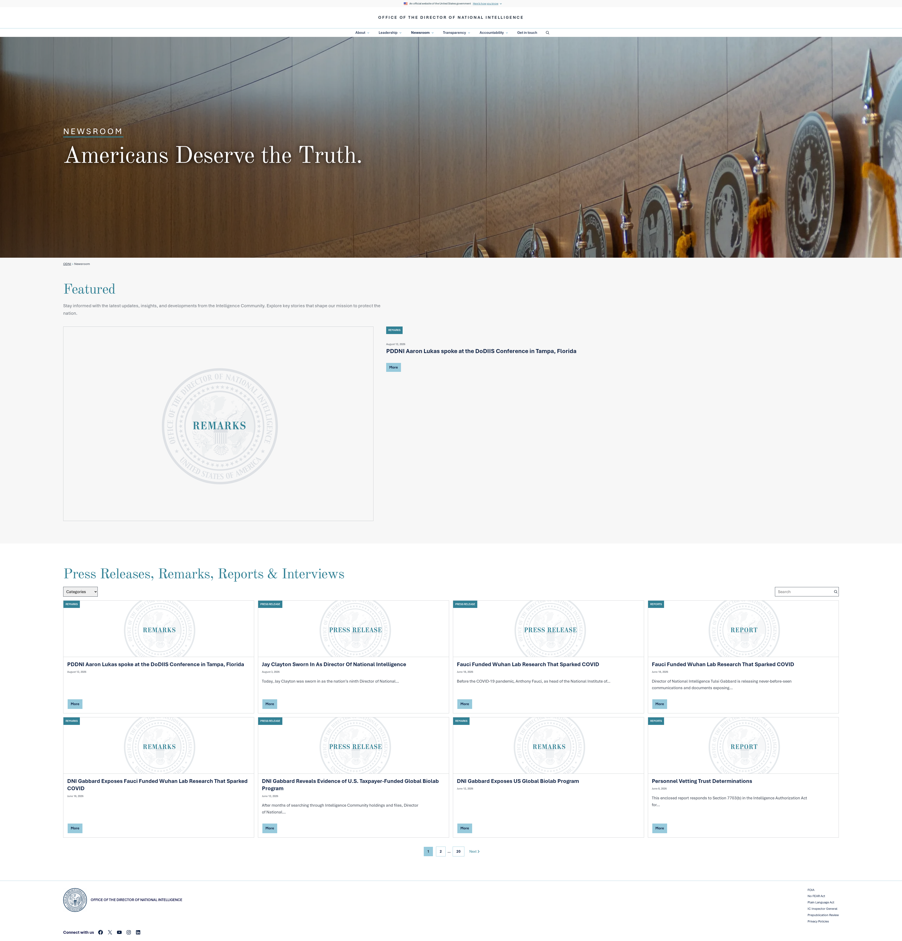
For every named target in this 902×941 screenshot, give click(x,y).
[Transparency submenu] (469, 33)
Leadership (388, 32)
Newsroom (420, 32)
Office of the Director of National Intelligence (451, 17)
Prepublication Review (823, 915)
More (393, 368)
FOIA (811, 890)
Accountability (492, 32)
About (360, 32)
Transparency (454, 32)
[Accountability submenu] (507, 33)
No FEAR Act (816, 896)
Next (473, 851)
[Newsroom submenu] (433, 33)
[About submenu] (368, 33)
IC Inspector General (822, 909)
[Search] (836, 591)
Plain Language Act (821, 902)
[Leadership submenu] (400, 33)
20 (458, 851)
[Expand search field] (547, 32)
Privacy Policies (818, 921)
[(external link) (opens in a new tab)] (218, 424)
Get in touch (527, 32)
